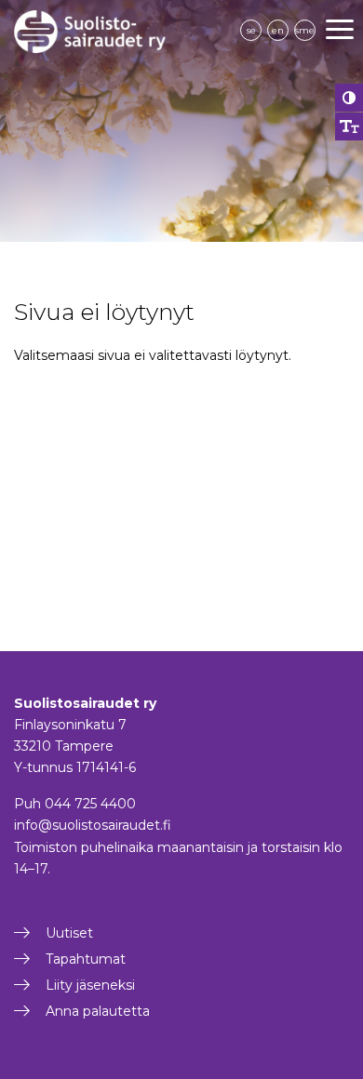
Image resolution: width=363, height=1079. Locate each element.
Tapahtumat (86, 959)
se (251, 30)
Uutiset (69, 933)
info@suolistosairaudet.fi (92, 825)
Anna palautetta (98, 1011)
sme (305, 30)
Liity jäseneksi (90, 985)
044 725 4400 (90, 803)
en (278, 30)
